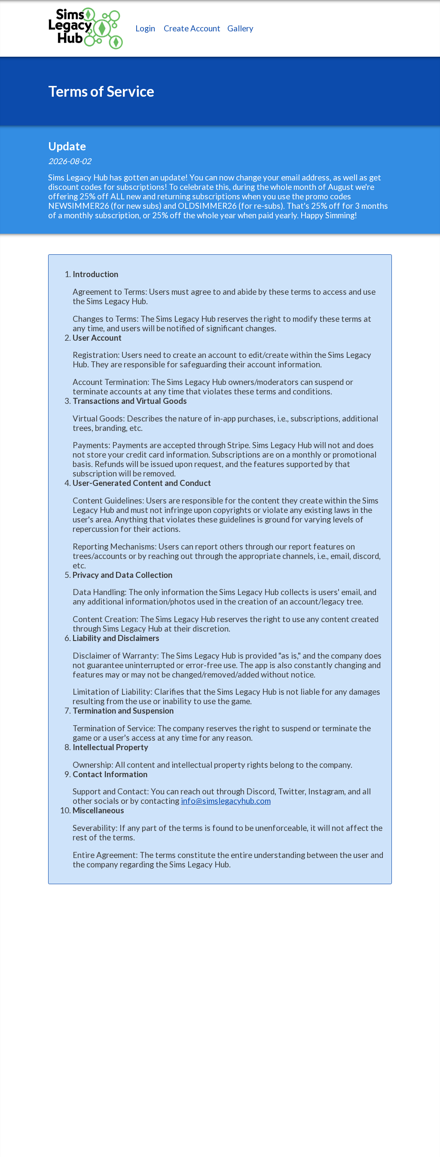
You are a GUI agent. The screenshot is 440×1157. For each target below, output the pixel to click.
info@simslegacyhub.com (226, 801)
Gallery (240, 28)
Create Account (192, 28)
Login (145, 28)
